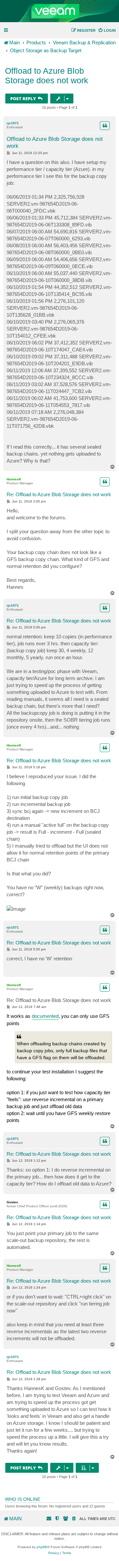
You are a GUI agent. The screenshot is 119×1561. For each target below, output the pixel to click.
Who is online (22, 1499)
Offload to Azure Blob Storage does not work (46, 75)
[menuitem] (107, 30)
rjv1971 (13, 123)
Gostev (12, 1202)
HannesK (14, 479)
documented (45, 1016)
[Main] (59, 11)
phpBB (42, 1547)
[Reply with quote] (105, 125)
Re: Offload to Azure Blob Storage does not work (59, 494)
